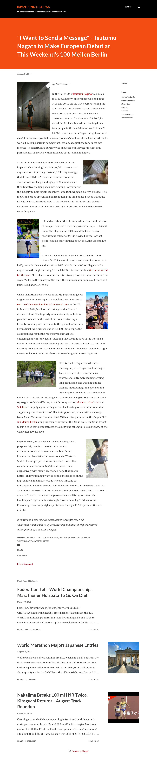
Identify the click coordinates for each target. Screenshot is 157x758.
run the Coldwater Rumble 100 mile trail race (43, 304)
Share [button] (124, 83)
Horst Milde (125, 104)
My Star (124, 107)
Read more (93, 630)
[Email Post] (18, 546)
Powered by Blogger (80, 751)
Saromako (125, 111)
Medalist (82, 402)
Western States (127, 118)
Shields (21, 407)
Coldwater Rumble (128, 100)
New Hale (93, 402)
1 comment (30, 679)
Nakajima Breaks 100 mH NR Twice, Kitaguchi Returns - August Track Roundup (52, 700)
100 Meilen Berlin (27, 421)
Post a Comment (25, 564)
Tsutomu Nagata (127, 114)
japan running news (33, 7)
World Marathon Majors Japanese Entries (57, 645)
